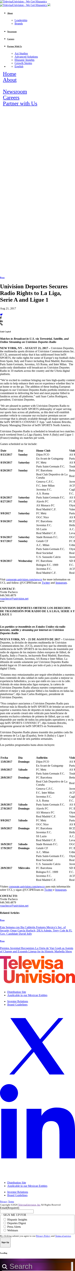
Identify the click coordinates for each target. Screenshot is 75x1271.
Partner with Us (20, 103)
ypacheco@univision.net (14, 598)
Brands (19, 23)
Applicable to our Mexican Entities (27, 995)
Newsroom (15, 91)
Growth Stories (23, 63)
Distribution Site (16, 991)
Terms (11, 1201)
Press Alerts (14, 1226)
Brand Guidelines (17, 1004)
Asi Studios (21, 53)
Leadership (21, 20)
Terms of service (63, 1236)
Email (9, 1207)
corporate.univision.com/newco (24, 579)
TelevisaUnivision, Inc (29, 1204)
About (10, 80)
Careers (11, 97)
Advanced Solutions (26, 56)
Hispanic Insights (24, 59)
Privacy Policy (43, 1236)
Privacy (3, 1201)
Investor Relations (17, 1001)
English (19, 66)
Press (2, 277)
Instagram (61, 582)
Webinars (12, 1230)
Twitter (46, 582)
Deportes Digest (16, 1223)
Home (9, 74)
